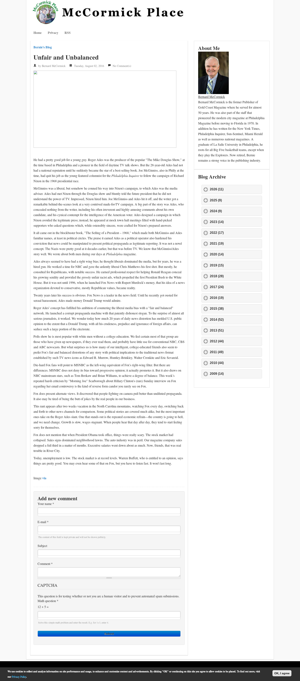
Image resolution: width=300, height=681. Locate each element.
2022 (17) (236, 232)
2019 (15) (236, 265)
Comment (45, 564)
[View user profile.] (213, 72)
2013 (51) (236, 330)
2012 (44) (236, 341)
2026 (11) (235, 189)
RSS (67, 32)
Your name (46, 504)
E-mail (43, 522)
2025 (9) (235, 200)
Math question (48, 601)
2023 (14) (236, 222)
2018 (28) (236, 276)
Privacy (53, 32)
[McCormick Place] (109, 12)
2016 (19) (236, 297)
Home (37, 32)
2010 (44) (236, 363)
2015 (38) (236, 308)
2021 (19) (236, 243)
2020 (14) (236, 254)
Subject (42, 546)
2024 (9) (235, 211)
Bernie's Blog (42, 47)
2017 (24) (236, 287)
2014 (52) (236, 319)
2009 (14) (236, 373)
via (44, 478)
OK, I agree (282, 673)
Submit (109, 633)
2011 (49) (235, 352)
